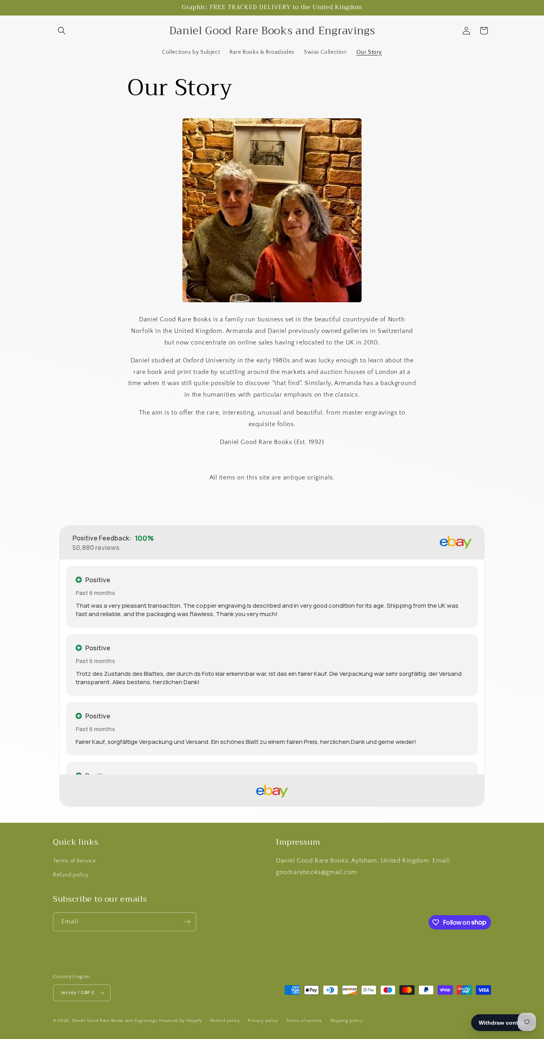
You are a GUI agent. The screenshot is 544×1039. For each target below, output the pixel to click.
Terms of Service (74, 861)
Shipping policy (346, 1020)
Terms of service (304, 1020)
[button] (61, 30)
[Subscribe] (187, 921)
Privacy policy (263, 1020)
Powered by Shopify (180, 1020)
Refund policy (71, 875)
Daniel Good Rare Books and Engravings (115, 1020)
